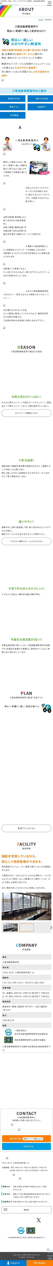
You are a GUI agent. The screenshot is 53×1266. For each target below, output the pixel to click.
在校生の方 (15, 1263)
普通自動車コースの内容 (26, 744)
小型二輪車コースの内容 (26, 817)
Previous (2, 927)
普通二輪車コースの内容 (26, 780)
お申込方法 (28, 1146)
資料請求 (41, 1263)
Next (51, 927)
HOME (40, 20)
